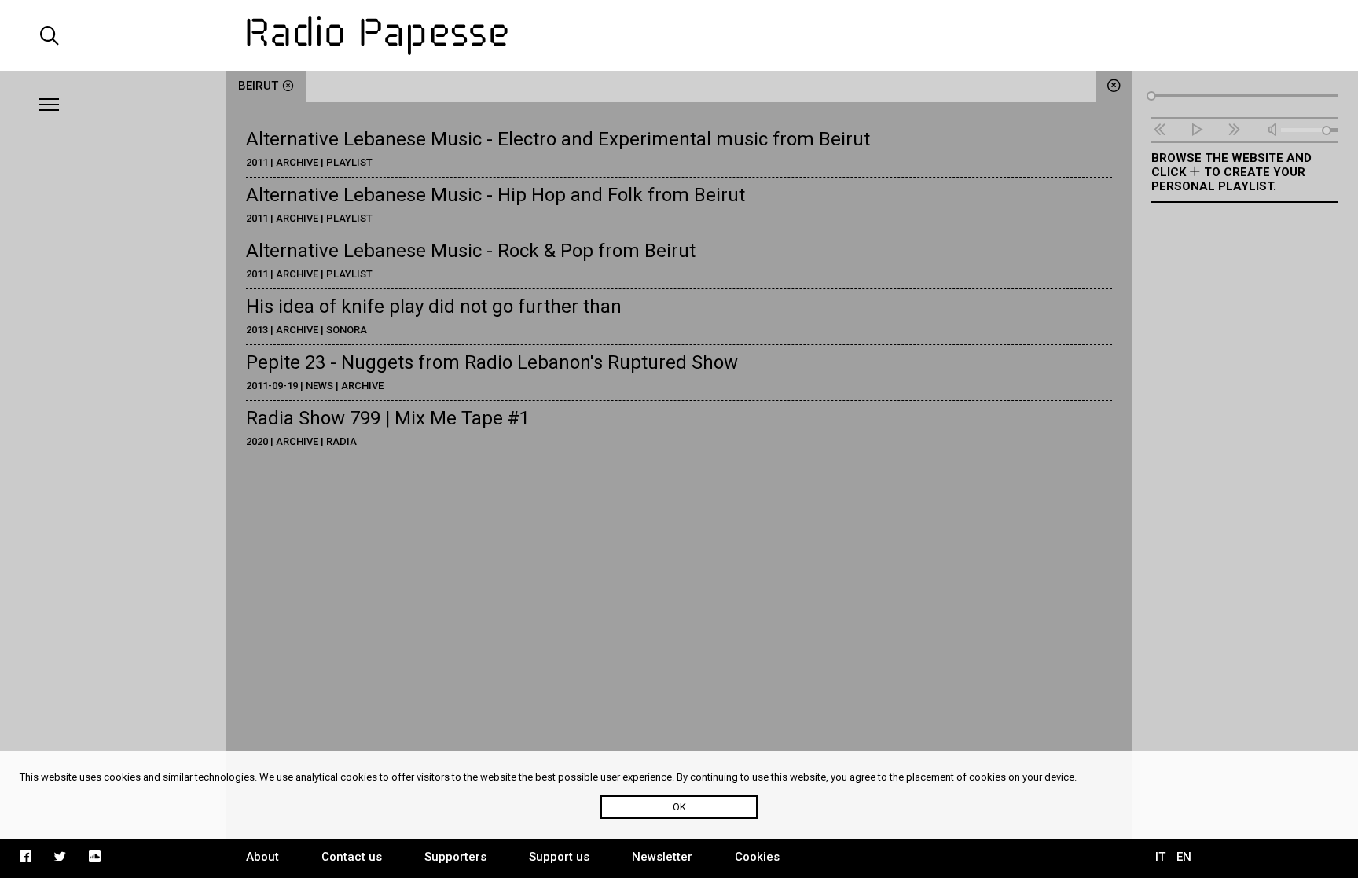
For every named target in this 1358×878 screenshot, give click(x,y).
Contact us (351, 857)
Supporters (455, 857)
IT (1160, 857)
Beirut (258, 86)
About (262, 857)
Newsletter (662, 857)
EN (1183, 857)
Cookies (757, 857)
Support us (559, 857)
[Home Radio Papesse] (679, 35)
